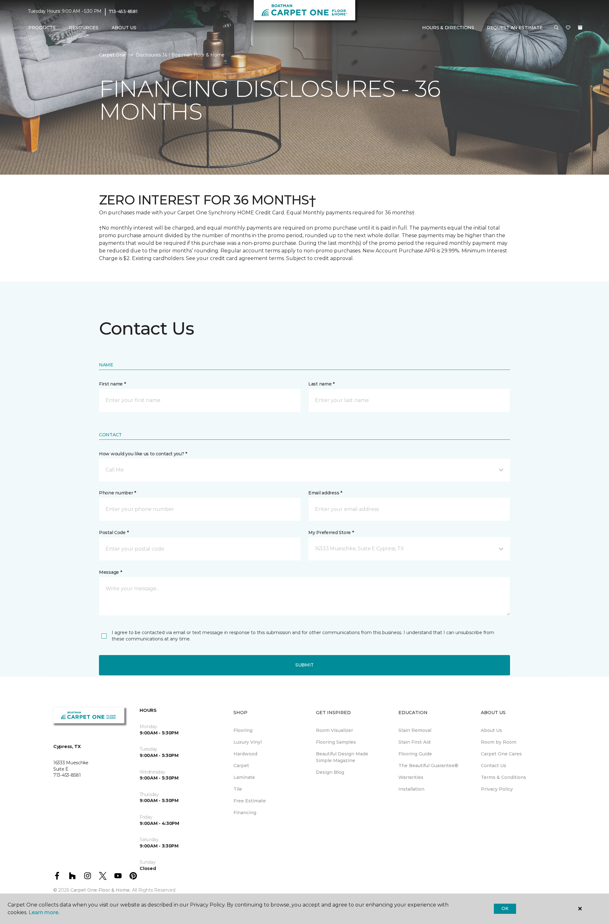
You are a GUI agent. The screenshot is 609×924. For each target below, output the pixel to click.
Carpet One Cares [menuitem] (501, 754)
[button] (556, 28)
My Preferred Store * (331, 532)
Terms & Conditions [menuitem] (503, 777)
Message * (110, 572)
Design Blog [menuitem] (330, 772)
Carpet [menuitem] (241, 765)
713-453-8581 (123, 11)
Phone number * (117, 493)
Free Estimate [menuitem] (249, 801)
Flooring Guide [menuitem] (415, 754)
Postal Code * (113, 532)
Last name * (321, 384)
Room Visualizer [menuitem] (334, 730)
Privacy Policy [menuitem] (497, 789)
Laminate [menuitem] (244, 777)
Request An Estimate (515, 27)
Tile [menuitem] (237, 789)
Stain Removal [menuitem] (414, 730)
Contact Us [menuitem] (493, 765)
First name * (112, 384)
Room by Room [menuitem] (498, 742)
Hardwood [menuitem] (245, 754)
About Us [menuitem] (491, 730)
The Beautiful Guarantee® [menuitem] (428, 765)
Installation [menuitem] (411, 789)
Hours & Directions (448, 27)
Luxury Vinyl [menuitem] (247, 742)
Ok (504, 908)
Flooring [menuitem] (242, 730)
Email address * (325, 493)
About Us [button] (124, 27)
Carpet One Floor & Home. (100, 890)
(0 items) (580, 27)
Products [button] (42, 27)
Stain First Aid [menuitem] (414, 742)
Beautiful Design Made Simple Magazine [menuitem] (342, 757)
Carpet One (112, 55)
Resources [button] (83, 27)
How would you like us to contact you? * (143, 454)
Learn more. (44, 912)
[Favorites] (568, 28)
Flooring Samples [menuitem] (336, 742)
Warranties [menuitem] (410, 777)
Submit (304, 665)
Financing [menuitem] (244, 812)
